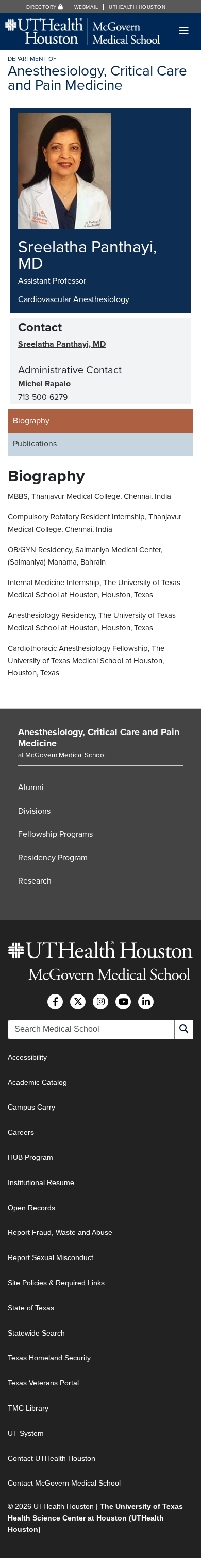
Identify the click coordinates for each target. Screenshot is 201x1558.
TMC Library (28, 1408)
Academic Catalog (37, 1082)
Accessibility (27, 1057)
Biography (31, 421)
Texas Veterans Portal (43, 1383)
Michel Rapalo (44, 384)
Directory (42, 7)
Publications (35, 444)
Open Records (31, 1208)
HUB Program (30, 1157)
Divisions (34, 811)
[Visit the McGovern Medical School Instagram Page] (100, 1001)
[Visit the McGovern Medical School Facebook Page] (55, 1001)
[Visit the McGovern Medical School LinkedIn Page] (146, 1001)
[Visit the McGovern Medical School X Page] (78, 1001)
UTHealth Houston (137, 7)
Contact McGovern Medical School (64, 1483)
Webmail (86, 7)
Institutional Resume (41, 1182)
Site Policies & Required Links (56, 1283)
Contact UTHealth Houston (51, 1458)
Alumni (31, 787)
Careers (21, 1132)
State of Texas (31, 1308)
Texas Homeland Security (49, 1358)
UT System (26, 1433)
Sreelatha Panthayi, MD (62, 344)
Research (35, 881)
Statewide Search (36, 1333)
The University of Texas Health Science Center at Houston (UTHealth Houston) (95, 1517)
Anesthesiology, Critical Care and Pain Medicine (98, 737)
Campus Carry (31, 1107)
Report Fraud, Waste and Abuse (60, 1232)
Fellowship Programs (55, 834)
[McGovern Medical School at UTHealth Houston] (82, 30)
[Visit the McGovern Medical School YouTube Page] (123, 1001)
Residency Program (53, 858)
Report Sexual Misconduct (50, 1257)
